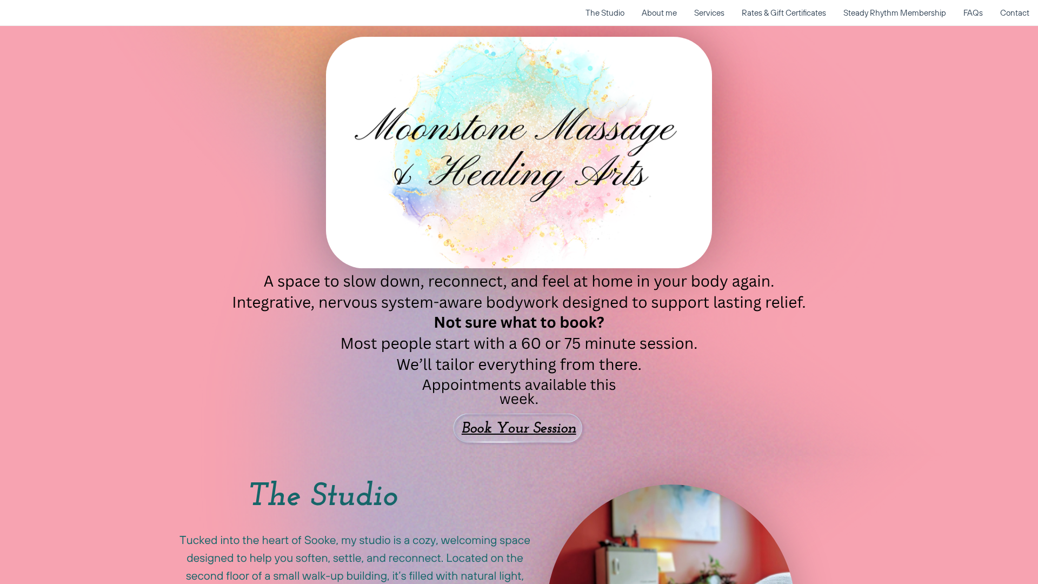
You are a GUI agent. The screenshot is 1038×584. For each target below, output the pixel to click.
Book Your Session (519, 429)
